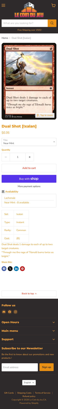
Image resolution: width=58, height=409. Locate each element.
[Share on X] (10, 268)
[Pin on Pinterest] (22, 268)
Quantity (6, 150)
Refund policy (29, 396)
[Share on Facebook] (4, 268)
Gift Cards (9, 392)
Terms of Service (42, 392)
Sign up (46, 367)
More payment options (29, 186)
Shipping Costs (24, 392)
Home (5, 38)
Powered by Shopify (29, 403)
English (27, 382)
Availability (11, 191)
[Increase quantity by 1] (30, 157)
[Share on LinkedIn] (16, 268)
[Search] (52, 23)
